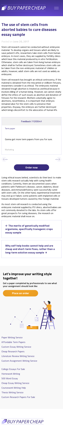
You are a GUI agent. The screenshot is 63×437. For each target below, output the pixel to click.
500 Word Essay (9, 378)
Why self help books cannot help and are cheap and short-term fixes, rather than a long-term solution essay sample (30, 249)
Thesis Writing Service (12, 392)
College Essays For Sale (13, 369)
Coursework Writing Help (13, 387)
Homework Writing (10, 373)
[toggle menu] (56, 8)
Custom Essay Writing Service (16, 346)
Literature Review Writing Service (17, 356)
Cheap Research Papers (12, 351)
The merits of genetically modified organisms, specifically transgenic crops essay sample (29, 229)
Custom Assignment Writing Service (19, 360)
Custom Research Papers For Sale (18, 397)
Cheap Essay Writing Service (15, 383)
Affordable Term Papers (13, 342)
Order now (31, 167)
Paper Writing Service (12, 337)
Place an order (20, 293)
